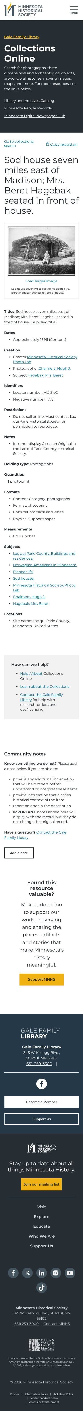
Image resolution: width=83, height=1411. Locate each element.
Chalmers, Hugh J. (55, 368)
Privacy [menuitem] (14, 1394)
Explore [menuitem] (41, 1216)
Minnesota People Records (28, 108)
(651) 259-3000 (26, 1324)
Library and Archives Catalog (29, 101)
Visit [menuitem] (41, 1207)
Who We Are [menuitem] (42, 1236)
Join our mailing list (41, 1184)
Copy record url (63, 144)
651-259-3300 (39, 1063)
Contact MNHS (56, 1324)
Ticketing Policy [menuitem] (63, 1394)
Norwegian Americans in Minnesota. (45, 565)
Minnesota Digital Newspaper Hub (34, 116)
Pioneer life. (23, 572)
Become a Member (41, 1102)
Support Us (42, 1119)
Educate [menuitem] (41, 1226)
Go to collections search (19, 143)
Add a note (19, 853)
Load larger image (42, 281)
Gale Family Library (21, 37)
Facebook (41, 1084)
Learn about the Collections (44, 686)
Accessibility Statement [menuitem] (44, 1402)
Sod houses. (23, 578)
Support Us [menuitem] (41, 1246)
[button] (74, 10)
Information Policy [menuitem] (36, 1394)
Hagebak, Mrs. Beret (45, 375)
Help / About (31, 673)
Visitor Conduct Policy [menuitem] (44, 1398)
